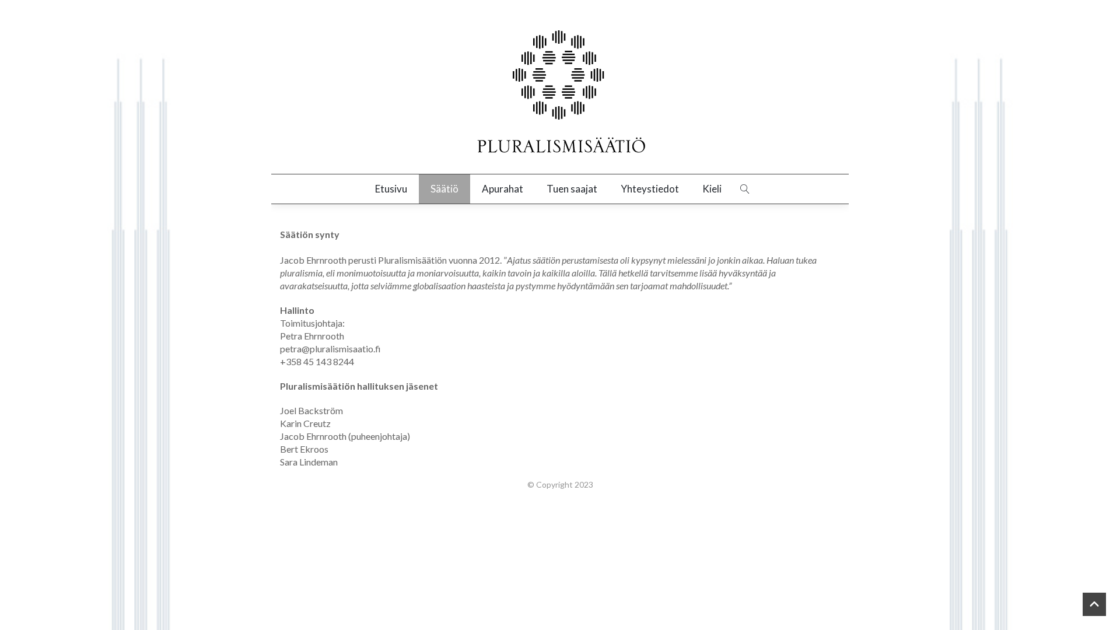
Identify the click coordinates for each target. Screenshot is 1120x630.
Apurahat (502, 189)
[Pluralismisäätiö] (560, 92)
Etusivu (391, 189)
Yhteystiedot (650, 189)
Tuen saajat (572, 189)
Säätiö (444, 189)
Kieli (712, 189)
